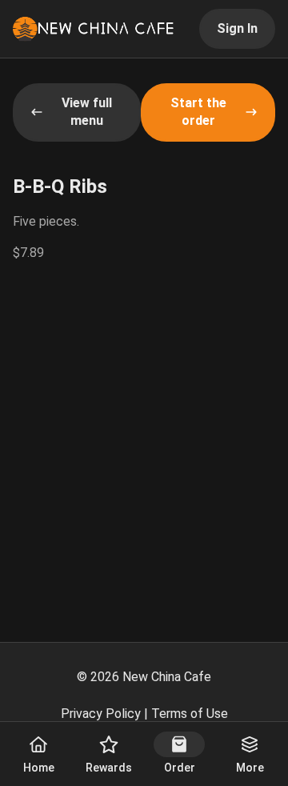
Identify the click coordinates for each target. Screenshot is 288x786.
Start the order (198, 111)
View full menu (87, 111)
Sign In (237, 28)
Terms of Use (189, 713)
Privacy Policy (101, 713)
